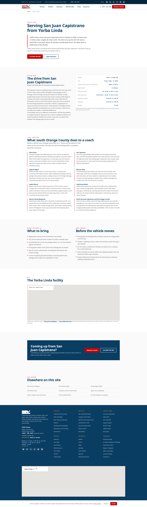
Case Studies (82, 451)
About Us (56, 439)
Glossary (81, 448)
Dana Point (106, 417)
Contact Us (106, 457)
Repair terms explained (97, 390)
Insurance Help (107, 439)
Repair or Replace (108, 448)
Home (29, 11)
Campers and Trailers (85, 417)
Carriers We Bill (107, 454)
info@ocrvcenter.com (28, 435)
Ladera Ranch (107, 428)
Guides (81, 439)
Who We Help (70, 7)
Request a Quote (119, 7)
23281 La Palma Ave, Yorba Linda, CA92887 (55, 2)
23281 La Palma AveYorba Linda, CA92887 (28, 430)
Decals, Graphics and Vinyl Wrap (36, 395)
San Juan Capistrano (109, 414)
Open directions (51, 56)
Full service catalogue (33, 386)
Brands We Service (84, 457)
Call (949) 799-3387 (35, 56)
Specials (81, 454)
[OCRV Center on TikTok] (117, 2)
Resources (86, 7)
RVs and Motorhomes (65, 395)
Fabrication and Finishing (61, 428)
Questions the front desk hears (68, 390)
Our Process (57, 445)
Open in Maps (28, 469)
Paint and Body (58, 417)
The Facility (57, 451)
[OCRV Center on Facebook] (120, 2)
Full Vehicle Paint (32, 390)
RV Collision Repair (64, 386)
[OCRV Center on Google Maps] (110, 2)
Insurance (59, 7)
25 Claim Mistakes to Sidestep (99, 395)
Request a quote (92, 350)
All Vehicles (82, 431)
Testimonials (57, 457)
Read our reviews (35, 437)
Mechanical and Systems (61, 426)
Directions (106, 431)
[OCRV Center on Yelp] (113, 2)
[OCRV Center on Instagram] (123, 2)
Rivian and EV (82, 428)
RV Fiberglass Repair (97, 386)
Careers (56, 454)
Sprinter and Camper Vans (86, 420)
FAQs (80, 445)
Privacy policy (97, 503)
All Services (57, 431)
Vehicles (50, 7)
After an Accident (108, 451)
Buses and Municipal (85, 426)
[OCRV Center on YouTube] (106, 2)
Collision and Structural (60, 414)
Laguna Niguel (107, 423)
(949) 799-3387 (75, 2)
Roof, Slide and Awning (60, 420)
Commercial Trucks (84, 423)
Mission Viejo (107, 426)
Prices (79, 7)
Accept (114, 503)
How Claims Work (108, 445)
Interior (56, 423)
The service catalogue (50, 321)
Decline (106, 503)
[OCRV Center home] (26, 6)
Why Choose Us (58, 448)
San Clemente (107, 420)
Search (102, 2)
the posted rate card (65, 321)
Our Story (56, 442)
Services (42, 7)
